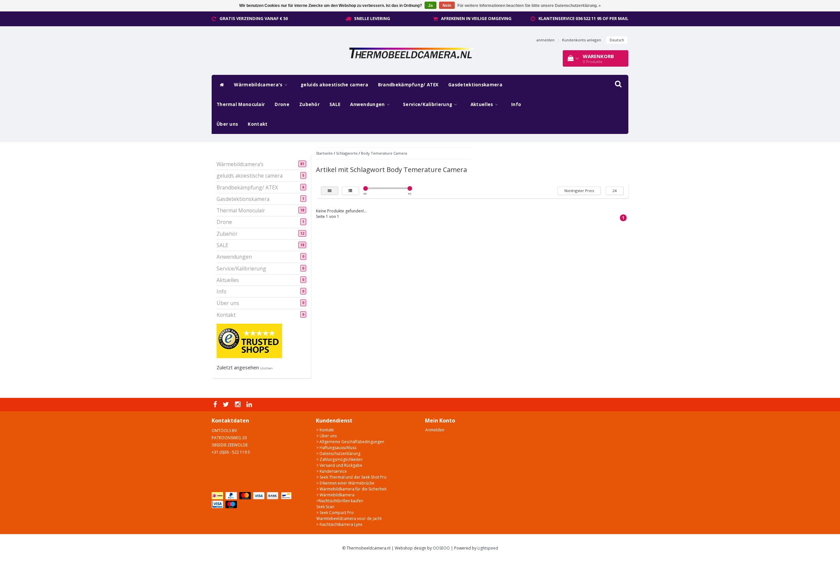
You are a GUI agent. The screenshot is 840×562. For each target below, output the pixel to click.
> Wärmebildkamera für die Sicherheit (351, 489)
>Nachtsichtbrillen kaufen (339, 501)
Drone (282, 104)
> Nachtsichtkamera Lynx (339, 524)
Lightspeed (487, 548)
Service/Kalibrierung (428, 104)
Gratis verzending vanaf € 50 (254, 18)
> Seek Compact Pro (335, 512)
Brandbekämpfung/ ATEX (408, 85)
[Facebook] (216, 404)
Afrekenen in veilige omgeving (476, 18)
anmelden (545, 39)
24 (615, 190)
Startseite (324, 153)
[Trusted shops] (249, 340)
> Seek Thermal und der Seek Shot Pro (351, 477)
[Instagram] (238, 404)
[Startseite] (220, 85)
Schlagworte (347, 153)
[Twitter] (227, 404)
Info (516, 104)
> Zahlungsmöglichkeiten (339, 459)
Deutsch (617, 39)
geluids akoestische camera (334, 85)
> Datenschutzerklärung (338, 453)
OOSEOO (441, 548)
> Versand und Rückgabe (339, 465)
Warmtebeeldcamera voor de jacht (349, 518)
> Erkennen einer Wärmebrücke (345, 483)
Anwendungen (368, 104)
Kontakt (257, 124)
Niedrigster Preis (579, 190)
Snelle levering (372, 18)
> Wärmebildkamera (335, 495)
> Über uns (326, 436)
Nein (447, 5)
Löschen (266, 368)
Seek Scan (325, 506)
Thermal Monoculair (241, 104)
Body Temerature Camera (384, 153)
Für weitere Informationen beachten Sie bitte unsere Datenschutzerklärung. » (529, 5)
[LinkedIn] (250, 404)
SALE (334, 104)
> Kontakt (325, 430)
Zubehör (309, 104)
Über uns (227, 124)
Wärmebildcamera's (259, 85)
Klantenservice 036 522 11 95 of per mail (583, 18)
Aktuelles (482, 104)
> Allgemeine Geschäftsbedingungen (350, 441)
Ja (430, 5)
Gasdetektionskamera (475, 85)
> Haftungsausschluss (336, 447)
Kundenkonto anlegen (581, 39)
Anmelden (434, 430)
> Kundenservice (331, 471)
